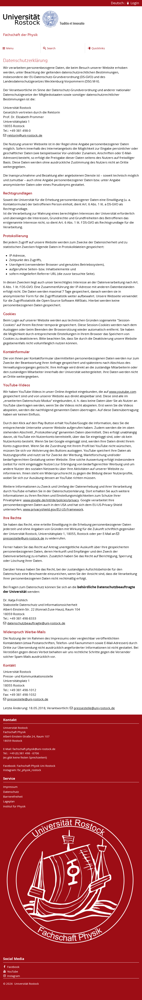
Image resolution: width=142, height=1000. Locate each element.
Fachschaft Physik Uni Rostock (36, 766)
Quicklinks (98, 48)
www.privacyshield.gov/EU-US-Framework (53, 509)
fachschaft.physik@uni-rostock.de (34, 749)
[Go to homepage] (43, 19)
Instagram (13, 976)
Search (51, 48)
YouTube (12, 971)
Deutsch (118, 3)
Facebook (13, 967)
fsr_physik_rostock (29, 770)
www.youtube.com (122, 392)
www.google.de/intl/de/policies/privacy (51, 500)
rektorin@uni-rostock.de (24, 135)
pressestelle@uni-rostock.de (27, 699)
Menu (9, 48)
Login (134, 3)
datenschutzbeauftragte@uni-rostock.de (36, 623)
